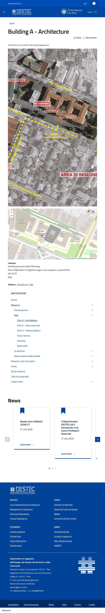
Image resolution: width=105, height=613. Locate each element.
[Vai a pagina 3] (55, 468)
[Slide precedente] (7, 439)
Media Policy (51, 606)
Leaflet (71, 258)
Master (57, 513)
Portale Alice (15, 536)
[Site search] (95, 12)
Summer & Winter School (65, 518)
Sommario (6, 610)
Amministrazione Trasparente (31, 606)
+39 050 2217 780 (25, 284)
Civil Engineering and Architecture (25, 504)
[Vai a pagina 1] (49, 468)
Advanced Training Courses (65, 509)
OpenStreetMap (82, 258)
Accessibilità (13, 604)
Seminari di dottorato (63, 504)
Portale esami (16, 545)
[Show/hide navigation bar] (4, 12)
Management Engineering (21, 509)
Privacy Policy (78, 606)
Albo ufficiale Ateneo (63, 540)
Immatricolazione (17, 531)
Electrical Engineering (19, 513)
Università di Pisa (61, 531)
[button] (15, 3)
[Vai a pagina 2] (52, 468)
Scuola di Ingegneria (63, 536)
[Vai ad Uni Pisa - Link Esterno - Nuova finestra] (72, 11)
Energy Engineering (18, 518)
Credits (92, 604)
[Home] (22, 12)
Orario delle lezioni (18, 540)
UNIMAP (57, 545)
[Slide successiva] (97, 439)
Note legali (64, 606)
